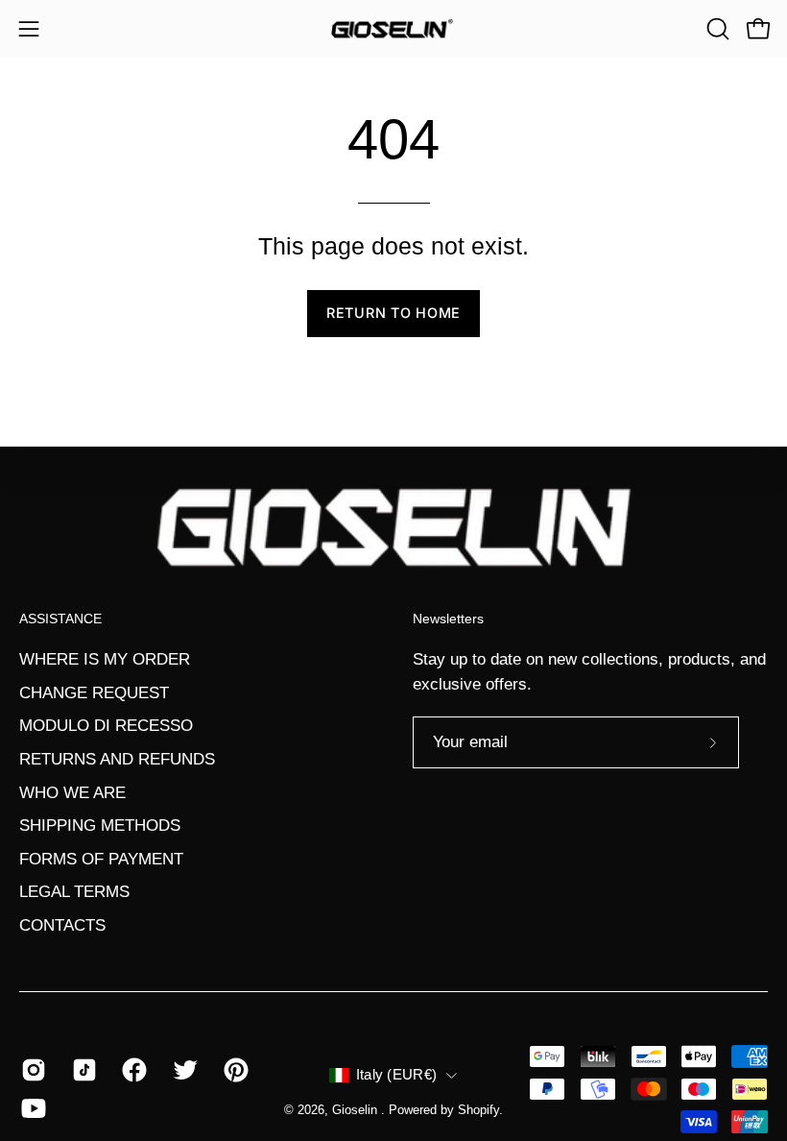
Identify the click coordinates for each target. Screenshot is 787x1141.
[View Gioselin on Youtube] (32, 1108)
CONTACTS (62, 925)
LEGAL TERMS (74, 892)
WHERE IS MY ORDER (104, 659)
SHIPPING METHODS (99, 825)
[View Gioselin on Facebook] (133, 1070)
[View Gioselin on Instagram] (32, 1070)
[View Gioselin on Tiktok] (83, 1070)
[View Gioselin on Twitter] (184, 1070)
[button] (716, 28)
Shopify (478, 1110)
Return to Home (393, 312)
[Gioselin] (393, 28)
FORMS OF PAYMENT (101, 859)
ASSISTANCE (60, 618)
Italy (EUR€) (397, 1074)
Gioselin (356, 1110)
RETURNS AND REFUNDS (117, 759)
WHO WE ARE (72, 792)
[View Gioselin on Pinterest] (235, 1070)
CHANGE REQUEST (94, 692)
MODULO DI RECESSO (106, 725)
